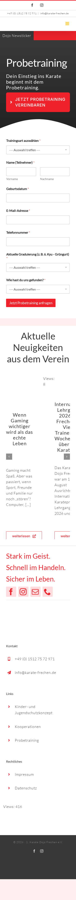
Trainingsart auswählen (23, 140)
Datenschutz (26, 788)
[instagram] (23, 592)
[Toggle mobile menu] (67, 23)
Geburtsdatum (17, 189)
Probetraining (27, 740)
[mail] (35, 592)
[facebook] (11, 592)
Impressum (24, 774)
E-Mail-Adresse (18, 210)
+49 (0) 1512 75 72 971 (35, 659)
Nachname (47, 179)
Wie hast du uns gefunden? (25, 280)
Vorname (12, 179)
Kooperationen (28, 726)
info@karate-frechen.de (54, 13)
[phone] (48, 592)
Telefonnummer (18, 232)
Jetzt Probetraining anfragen (30, 303)
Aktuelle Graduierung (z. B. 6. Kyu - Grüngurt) (37, 256)
